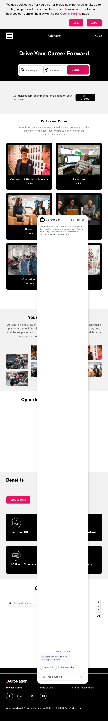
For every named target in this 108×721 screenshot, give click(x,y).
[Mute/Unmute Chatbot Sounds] (78, 220)
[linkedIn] (20, 696)
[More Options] (44, 676)
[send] (81, 677)
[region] (62, 448)
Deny (76, 22)
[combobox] (30, 69)
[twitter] (32, 696)
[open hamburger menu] (9, 36)
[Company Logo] (54, 35)
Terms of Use (45, 687)
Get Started (85, 97)
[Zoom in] (98, 602)
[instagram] (43, 696)
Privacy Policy (14, 687)
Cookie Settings (71, 13)
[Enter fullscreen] (98, 616)
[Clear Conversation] (73, 220)
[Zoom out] (98, 606)
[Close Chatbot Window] (83, 220)
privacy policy (55, 231)
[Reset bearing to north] (98, 610)
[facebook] (9, 696)
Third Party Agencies (82, 687)
